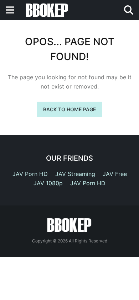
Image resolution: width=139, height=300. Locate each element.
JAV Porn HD (30, 173)
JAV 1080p (48, 183)
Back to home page (69, 109)
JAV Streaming (75, 173)
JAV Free (115, 173)
